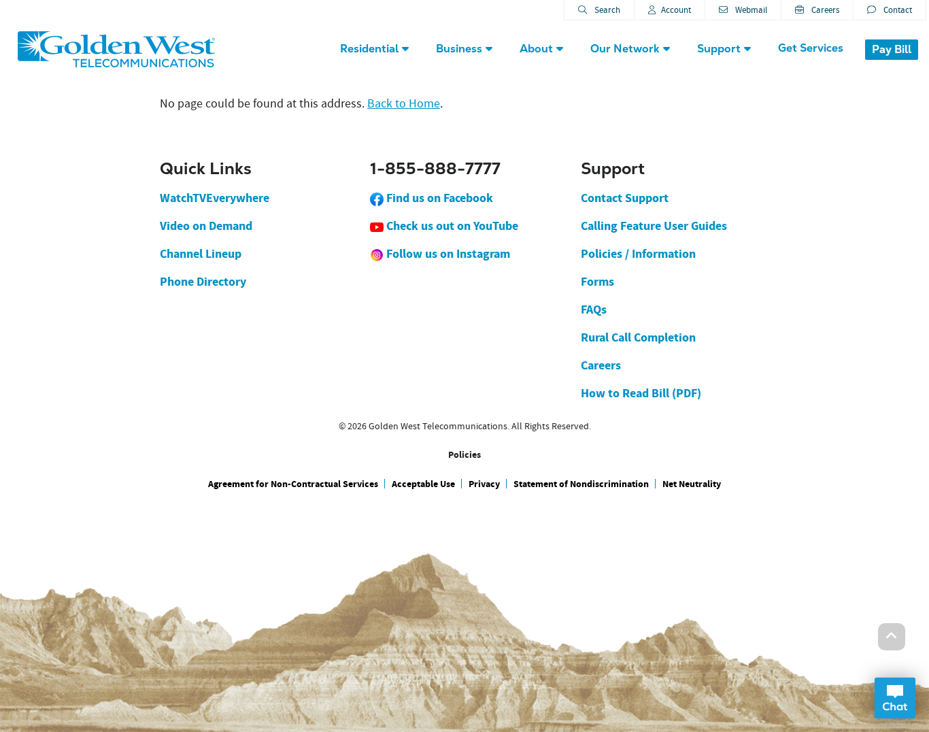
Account (676, 10)
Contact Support (625, 198)
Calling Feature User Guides (654, 226)
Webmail (750, 10)
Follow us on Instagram (447, 254)
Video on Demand (206, 226)
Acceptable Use (423, 484)
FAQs (594, 309)
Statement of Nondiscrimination (581, 484)
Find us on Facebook (438, 198)
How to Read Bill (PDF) (641, 393)
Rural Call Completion (638, 337)
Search (606, 10)
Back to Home (403, 104)
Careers (824, 10)
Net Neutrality (691, 484)
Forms (597, 281)
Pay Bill (891, 49)
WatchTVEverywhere (214, 198)
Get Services (810, 48)
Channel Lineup (200, 254)
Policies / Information (638, 254)
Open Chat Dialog (895, 698)
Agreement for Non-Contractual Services (293, 484)
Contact (896, 10)
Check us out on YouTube (451, 226)
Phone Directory (203, 281)
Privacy (484, 484)
